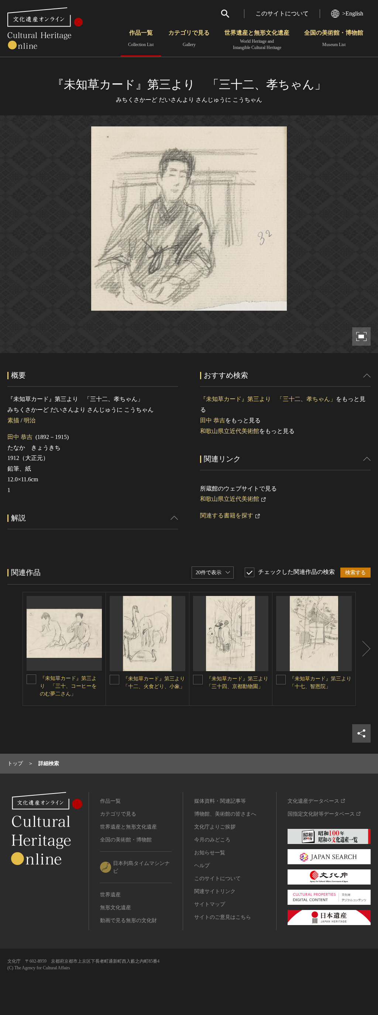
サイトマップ (209, 904)
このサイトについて (282, 13)
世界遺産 (110, 894)
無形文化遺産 (115, 907)
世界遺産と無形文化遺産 (256, 39)
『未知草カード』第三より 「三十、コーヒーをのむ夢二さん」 (68, 686)
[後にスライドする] (363, 649)
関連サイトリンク (215, 891)
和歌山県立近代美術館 (229, 431)
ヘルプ (202, 865)
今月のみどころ (212, 840)
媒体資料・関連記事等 (220, 801)
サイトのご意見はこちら (222, 917)
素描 (13, 420)
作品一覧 (141, 38)
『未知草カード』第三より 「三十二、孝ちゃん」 (268, 399)
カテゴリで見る (189, 38)
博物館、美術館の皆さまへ (225, 814)
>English (352, 13)
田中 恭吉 (19, 437)
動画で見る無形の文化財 (128, 920)
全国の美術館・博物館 (333, 38)
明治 (29, 420)
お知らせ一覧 (209, 852)
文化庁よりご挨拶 (215, 827)
